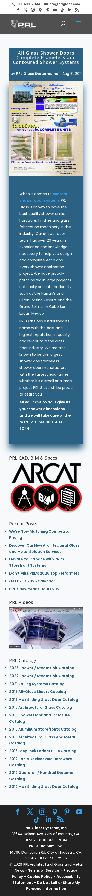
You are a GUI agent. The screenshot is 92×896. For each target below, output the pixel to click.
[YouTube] (55, 10)
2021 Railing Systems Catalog (37, 683)
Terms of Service (43, 870)
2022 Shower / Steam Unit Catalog (41, 675)
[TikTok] (62, 10)
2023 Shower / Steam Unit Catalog (41, 668)
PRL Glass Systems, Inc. (37, 73)
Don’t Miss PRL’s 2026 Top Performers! (44, 573)
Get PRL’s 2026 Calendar (32, 581)
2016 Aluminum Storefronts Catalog (43, 729)
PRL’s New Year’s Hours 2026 (35, 589)
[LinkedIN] (69, 10)
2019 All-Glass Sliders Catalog (37, 691)
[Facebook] (18, 10)
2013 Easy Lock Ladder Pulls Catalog (42, 751)
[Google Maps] (40, 10)
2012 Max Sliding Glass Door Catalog (43, 786)
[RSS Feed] (77, 10)
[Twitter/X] (25, 10)
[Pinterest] (48, 10)
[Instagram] (33, 10)
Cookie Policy (39, 876)
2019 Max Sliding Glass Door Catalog (43, 699)
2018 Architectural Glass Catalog (40, 707)
